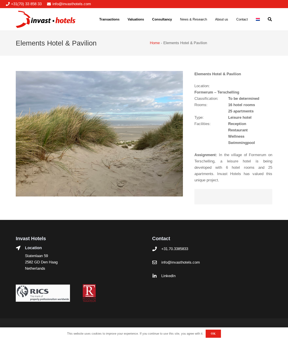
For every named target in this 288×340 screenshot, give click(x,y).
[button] (269, 19)
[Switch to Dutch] (259, 19)
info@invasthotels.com (180, 262)
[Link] (45, 19)
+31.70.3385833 (174, 249)
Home (155, 43)
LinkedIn (168, 276)
